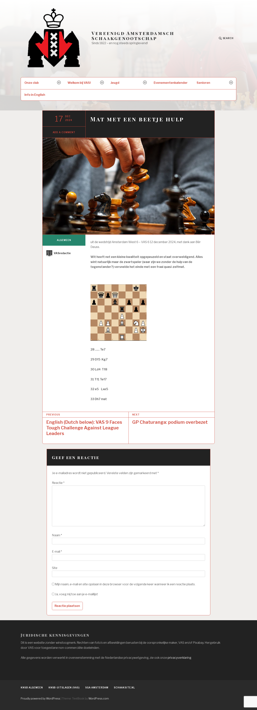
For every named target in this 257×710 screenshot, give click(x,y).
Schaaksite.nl (124, 687)
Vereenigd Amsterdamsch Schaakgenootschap (133, 36)
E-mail (57, 551)
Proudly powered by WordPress (40, 698)
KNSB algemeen (32, 687)
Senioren (203, 83)
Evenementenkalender (171, 83)
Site (54, 568)
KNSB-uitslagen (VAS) (64, 687)
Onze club (31, 83)
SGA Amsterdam (96, 687)
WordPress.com (98, 698)
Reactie (58, 483)
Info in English (34, 95)
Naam (57, 535)
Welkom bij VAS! (79, 83)
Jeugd (115, 83)
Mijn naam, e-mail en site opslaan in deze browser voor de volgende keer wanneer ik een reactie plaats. (125, 584)
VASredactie (62, 253)
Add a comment (64, 132)
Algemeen (64, 240)
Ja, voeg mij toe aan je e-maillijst (76, 594)
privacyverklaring (179, 657)
